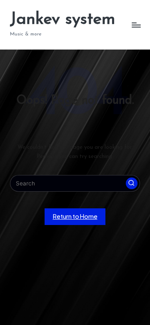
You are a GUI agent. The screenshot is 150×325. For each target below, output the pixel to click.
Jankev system (62, 19)
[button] (132, 183)
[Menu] (136, 24)
